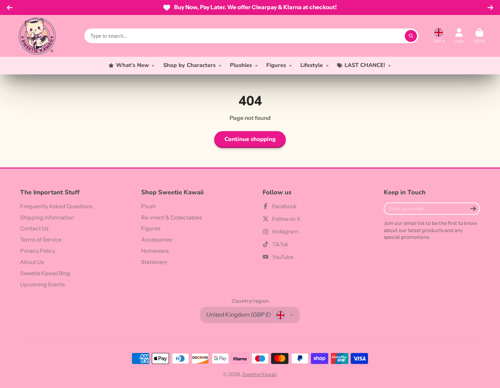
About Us (32, 262)
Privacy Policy (37, 250)
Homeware (155, 250)
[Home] (37, 36)
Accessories (156, 239)
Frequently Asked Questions (56, 206)
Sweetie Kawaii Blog (45, 273)
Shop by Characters (189, 65)
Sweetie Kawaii (259, 374)
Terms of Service (41, 239)
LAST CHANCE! (365, 65)
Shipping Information (47, 217)
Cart (479, 36)
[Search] (411, 36)
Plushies (241, 65)
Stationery (154, 262)
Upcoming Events (42, 284)
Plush (148, 206)
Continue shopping (250, 139)
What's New (132, 65)
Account (459, 36)
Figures (276, 65)
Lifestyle (311, 65)
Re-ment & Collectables (171, 217)
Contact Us (34, 228)
